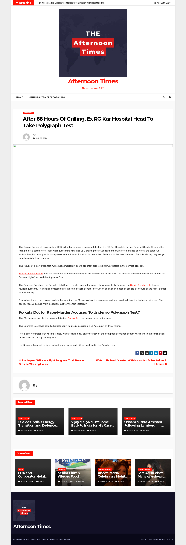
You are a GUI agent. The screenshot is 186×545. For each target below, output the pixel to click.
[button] (164, 97)
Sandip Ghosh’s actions (31, 273)
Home (19, 97)
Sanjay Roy (74, 318)
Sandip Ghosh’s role (140, 285)
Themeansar (64, 539)
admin (40, 430)
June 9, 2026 (27, 481)
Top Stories (28, 113)
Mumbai (62, 469)
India (21, 469)
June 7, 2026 (67, 481)
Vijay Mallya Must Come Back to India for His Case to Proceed (91, 425)
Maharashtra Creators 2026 (47, 97)
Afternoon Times (93, 81)
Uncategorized (105, 469)
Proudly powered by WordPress (27, 539)
